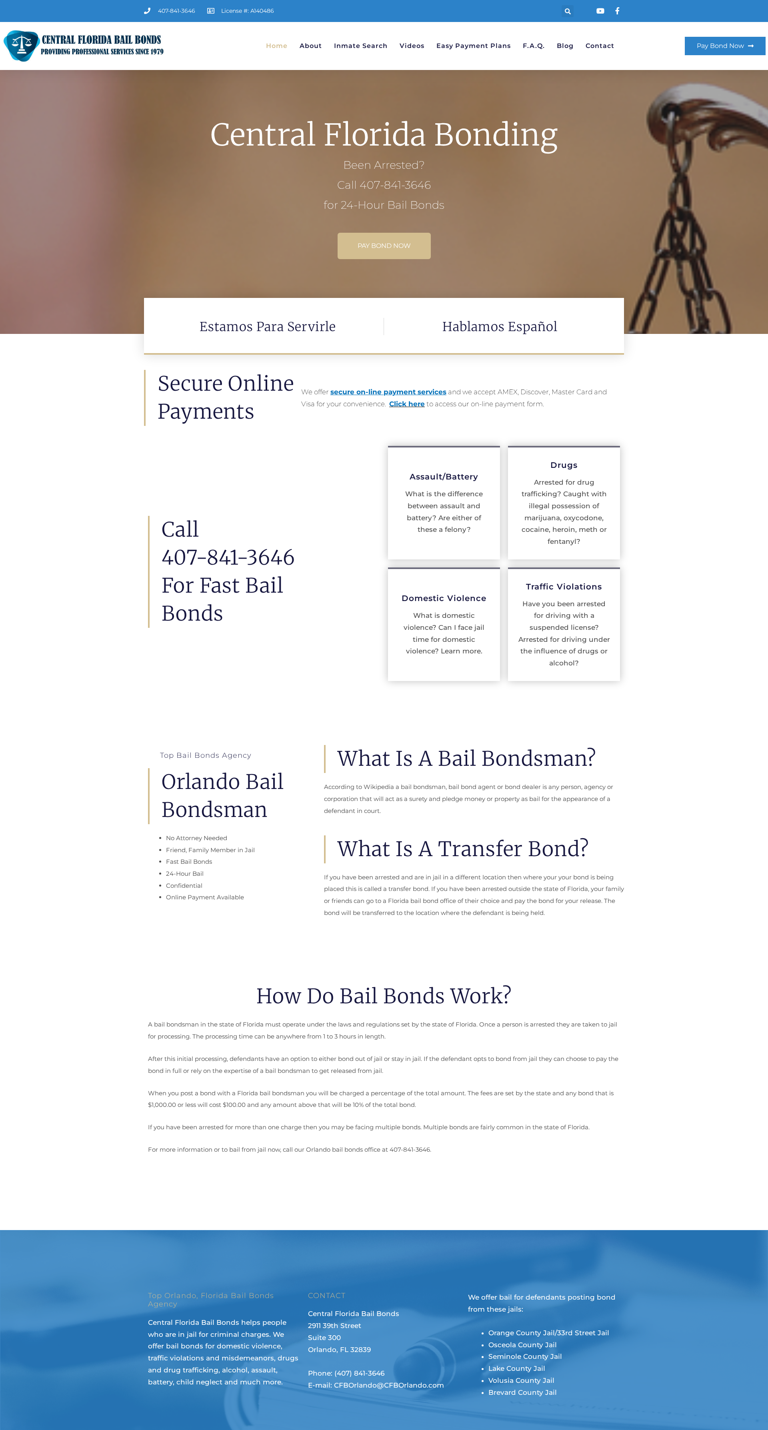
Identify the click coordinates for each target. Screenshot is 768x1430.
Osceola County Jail (522, 1345)
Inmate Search (361, 46)
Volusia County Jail (521, 1380)
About (311, 46)
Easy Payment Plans (473, 46)
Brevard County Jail (522, 1392)
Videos (412, 46)
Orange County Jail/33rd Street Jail (548, 1333)
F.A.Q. (534, 46)
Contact (600, 46)
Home (277, 46)
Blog (565, 46)
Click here (407, 404)
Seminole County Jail (525, 1356)
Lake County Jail (516, 1368)
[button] (568, 11)
